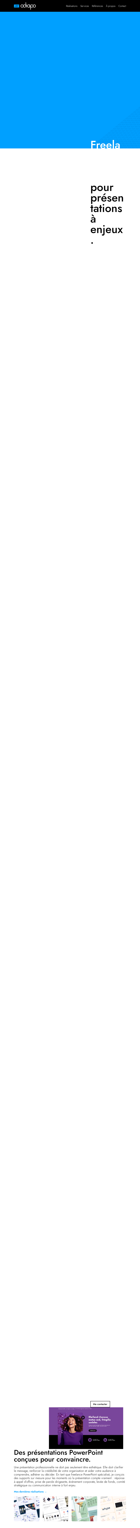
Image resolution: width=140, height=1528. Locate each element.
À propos (110, 6)
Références (97, 6)
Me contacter (100, 1404)
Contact (122, 6)
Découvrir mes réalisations (107, 1396)
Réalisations (71, 6)
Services (84, 6)
